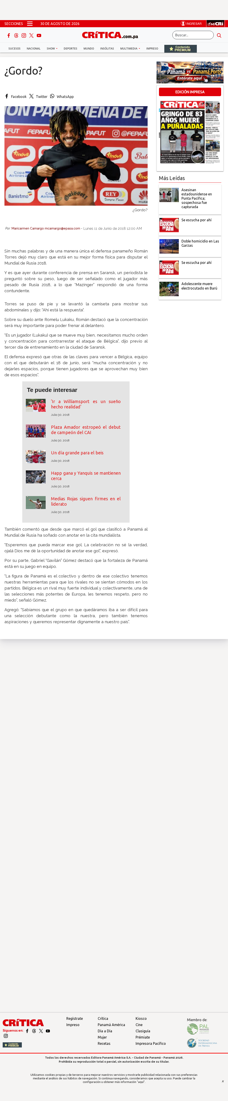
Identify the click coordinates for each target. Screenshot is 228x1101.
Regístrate (74, 1018)
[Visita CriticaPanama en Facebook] (27, 1030)
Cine (139, 1025)
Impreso (152, 48)
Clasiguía (143, 1031)
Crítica (103, 1018)
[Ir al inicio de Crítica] (112, 34)
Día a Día (105, 1031)
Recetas (104, 1043)
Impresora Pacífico (151, 1043)
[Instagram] (24, 35)
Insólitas (107, 48)
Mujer (102, 1037)
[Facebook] (9, 35)
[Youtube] (39, 35)
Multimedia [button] (129, 48)
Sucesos (14, 48)
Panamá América (111, 1025)
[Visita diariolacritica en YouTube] (48, 1030)
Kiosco (141, 1018)
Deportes (70, 48)
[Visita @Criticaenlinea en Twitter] (34, 1030)
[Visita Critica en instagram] (6, 1035)
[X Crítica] (32, 35)
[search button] (219, 35)
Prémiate (143, 1037)
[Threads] (16, 35)
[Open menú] (30, 23)
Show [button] (51, 48)
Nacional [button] (34, 48)
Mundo (88, 48)
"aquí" (141, 1081)
